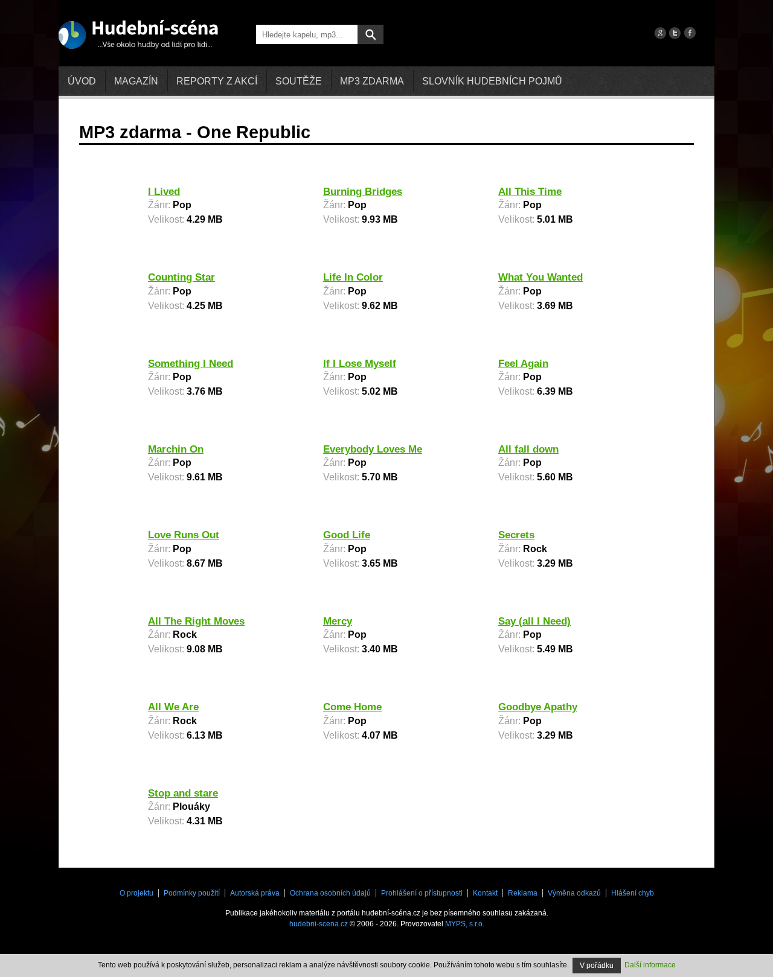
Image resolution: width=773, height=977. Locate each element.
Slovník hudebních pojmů (492, 81)
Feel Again (523, 363)
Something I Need (190, 363)
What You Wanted (540, 277)
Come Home (352, 707)
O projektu (136, 893)
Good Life (346, 535)
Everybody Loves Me (372, 449)
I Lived (164, 191)
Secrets (516, 535)
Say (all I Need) (534, 621)
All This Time (530, 191)
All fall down (528, 449)
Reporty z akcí (216, 81)
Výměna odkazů (574, 893)
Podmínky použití (192, 893)
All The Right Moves (196, 621)
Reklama (522, 893)
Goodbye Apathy (537, 707)
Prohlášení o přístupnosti (422, 893)
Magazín (136, 81)
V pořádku (597, 965)
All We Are (173, 707)
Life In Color (353, 277)
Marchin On (176, 449)
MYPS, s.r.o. (464, 924)
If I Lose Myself (359, 363)
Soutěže (298, 81)
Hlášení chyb (632, 893)
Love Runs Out (183, 535)
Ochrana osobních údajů (330, 893)
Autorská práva (255, 893)
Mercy (337, 621)
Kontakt (485, 893)
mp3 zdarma (372, 81)
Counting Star (181, 277)
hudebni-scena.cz (318, 924)
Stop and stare (183, 793)
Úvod (82, 81)
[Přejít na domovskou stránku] (138, 34)
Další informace (650, 965)
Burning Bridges (362, 191)
